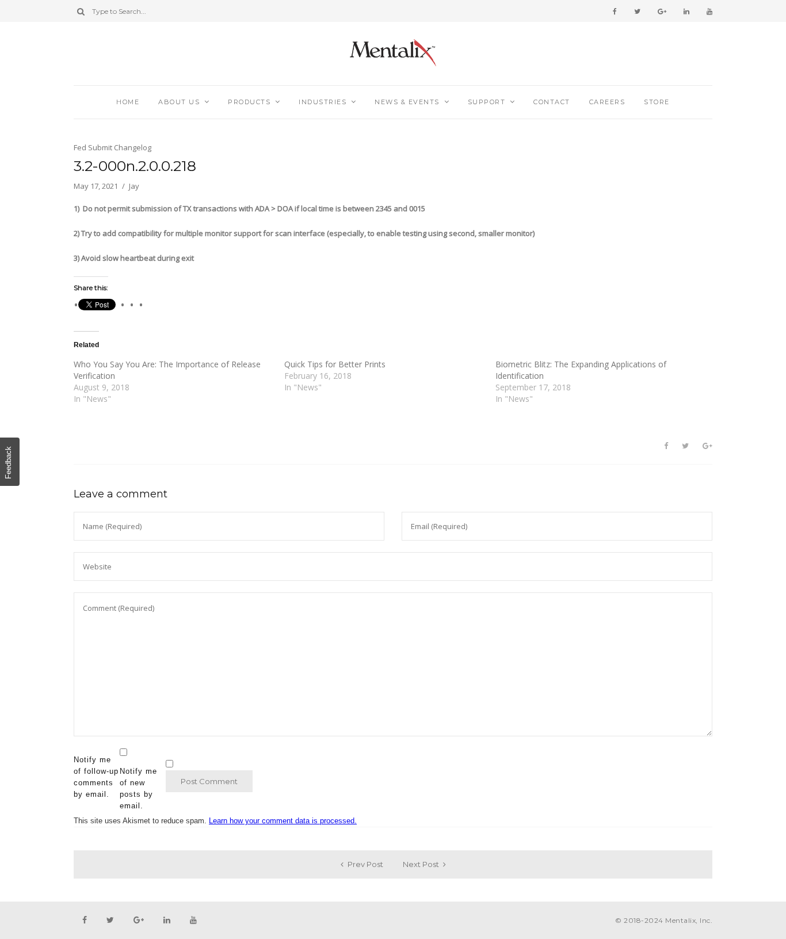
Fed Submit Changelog (112, 147)
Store (657, 102)
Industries (322, 102)
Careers (607, 102)
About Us (179, 102)
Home (127, 102)
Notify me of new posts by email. (138, 788)
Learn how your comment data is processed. (283, 820)
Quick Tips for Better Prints (335, 364)
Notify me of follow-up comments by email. (96, 777)
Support (487, 102)
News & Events (407, 102)
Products (249, 102)
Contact (551, 102)
